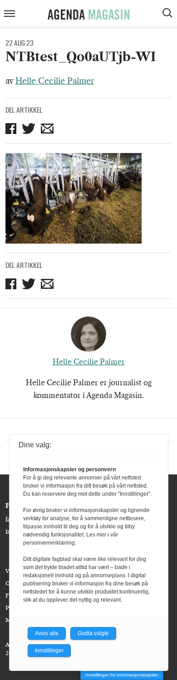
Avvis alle (47, 633)
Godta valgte (93, 633)
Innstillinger (49, 650)
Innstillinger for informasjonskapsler (121, 674)
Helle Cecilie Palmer (54, 81)
